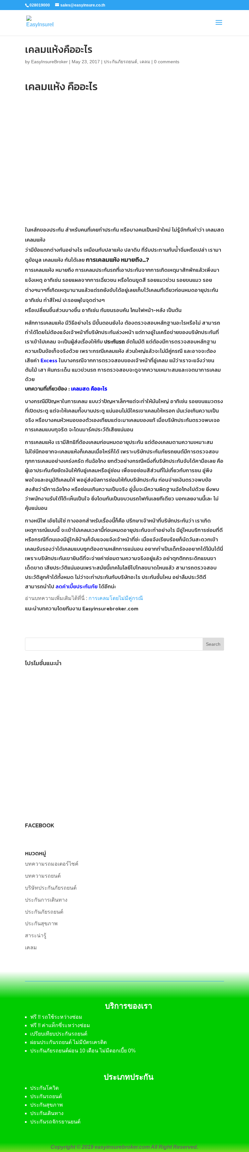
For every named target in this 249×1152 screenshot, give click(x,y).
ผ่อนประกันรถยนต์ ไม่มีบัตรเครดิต (68, 1042)
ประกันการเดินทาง (46, 900)
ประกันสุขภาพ (41, 923)
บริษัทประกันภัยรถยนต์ (51, 888)
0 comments (166, 61)
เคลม (145, 61)
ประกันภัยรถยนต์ (120, 61)
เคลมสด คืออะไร (89, 388)
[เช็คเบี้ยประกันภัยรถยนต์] (83, 807)
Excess (49, 360)
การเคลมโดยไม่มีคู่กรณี (116, 598)
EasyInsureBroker (49, 61)
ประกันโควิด (44, 1088)
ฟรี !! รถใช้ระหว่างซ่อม (56, 1017)
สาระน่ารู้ (35, 935)
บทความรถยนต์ (43, 876)
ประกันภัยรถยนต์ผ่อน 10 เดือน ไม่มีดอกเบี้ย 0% (83, 1050)
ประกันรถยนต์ (46, 1096)
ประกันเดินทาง (47, 1113)
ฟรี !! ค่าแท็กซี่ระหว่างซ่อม (60, 1025)
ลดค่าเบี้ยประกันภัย (76, 586)
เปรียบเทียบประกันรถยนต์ (58, 1034)
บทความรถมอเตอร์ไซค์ (51, 864)
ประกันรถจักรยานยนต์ (55, 1121)
